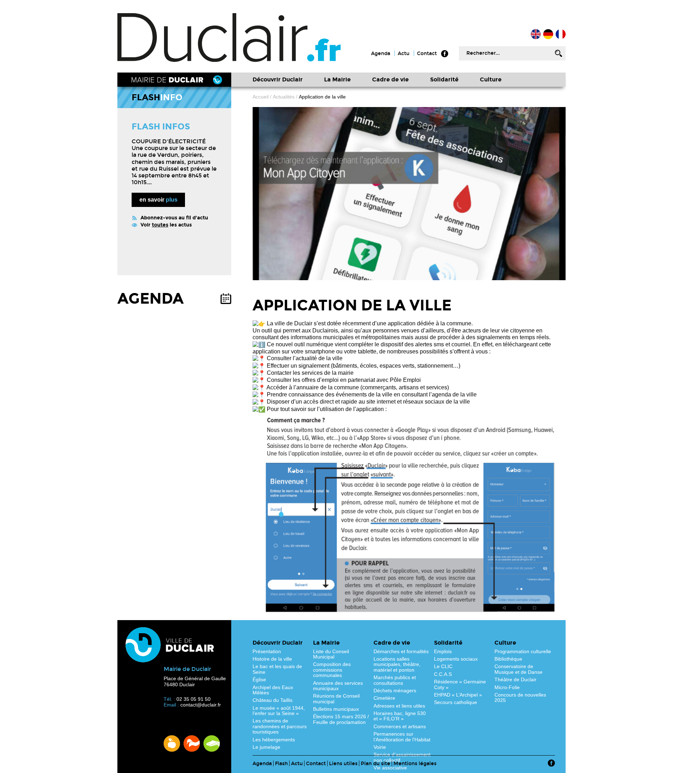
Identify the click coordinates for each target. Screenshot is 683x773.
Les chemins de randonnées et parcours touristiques (280, 726)
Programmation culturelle (522, 651)
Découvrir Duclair (278, 79)
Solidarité (444, 79)
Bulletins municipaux (336, 709)
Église (259, 679)
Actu (403, 53)
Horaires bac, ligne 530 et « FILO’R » (400, 715)
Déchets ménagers (395, 690)
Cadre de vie (390, 79)
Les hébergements (274, 739)
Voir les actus (166, 225)
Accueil (561, 34)
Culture (491, 79)
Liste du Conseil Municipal (331, 654)
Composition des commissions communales (332, 669)
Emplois (443, 651)
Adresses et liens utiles (399, 706)
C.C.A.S (443, 674)
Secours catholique (455, 702)
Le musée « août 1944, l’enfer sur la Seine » (279, 710)
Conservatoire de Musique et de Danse (518, 669)
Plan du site (375, 764)
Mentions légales (414, 764)
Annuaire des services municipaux (338, 685)
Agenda (380, 53)
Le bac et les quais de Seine (277, 669)
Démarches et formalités (401, 651)
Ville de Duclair (229, 37)
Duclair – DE (548, 34)
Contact (427, 53)
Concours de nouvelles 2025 (520, 697)
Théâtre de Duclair (515, 679)
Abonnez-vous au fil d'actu (174, 218)
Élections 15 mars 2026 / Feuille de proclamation (341, 719)
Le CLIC (443, 666)
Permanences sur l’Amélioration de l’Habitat (402, 736)
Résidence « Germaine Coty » (460, 684)
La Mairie (337, 79)
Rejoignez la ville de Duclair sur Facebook (444, 53)
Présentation (267, 651)
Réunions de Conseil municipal (336, 698)
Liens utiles (343, 764)
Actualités (284, 97)
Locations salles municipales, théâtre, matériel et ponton (397, 664)
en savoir (158, 200)
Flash (281, 764)
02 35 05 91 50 (193, 699)
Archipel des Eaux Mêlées (273, 689)
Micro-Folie (507, 687)
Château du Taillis (272, 700)
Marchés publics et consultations (395, 680)
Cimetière (384, 698)
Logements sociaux (456, 659)
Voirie (380, 747)
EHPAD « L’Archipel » (458, 695)
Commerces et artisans (400, 726)
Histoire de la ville (272, 659)
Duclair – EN (536, 34)
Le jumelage (266, 747)
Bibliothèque (508, 659)
